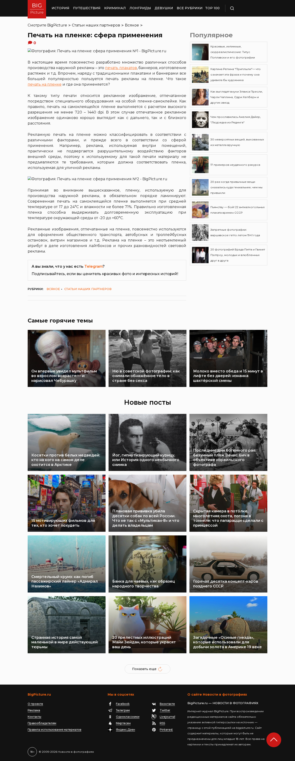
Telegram (93, 266)
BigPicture (57, 25)
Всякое (132, 25)
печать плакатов (121, 68)
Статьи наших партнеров (96, 25)
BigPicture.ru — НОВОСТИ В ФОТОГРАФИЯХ (222, 703)
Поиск (245, 8)
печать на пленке (45, 84)
